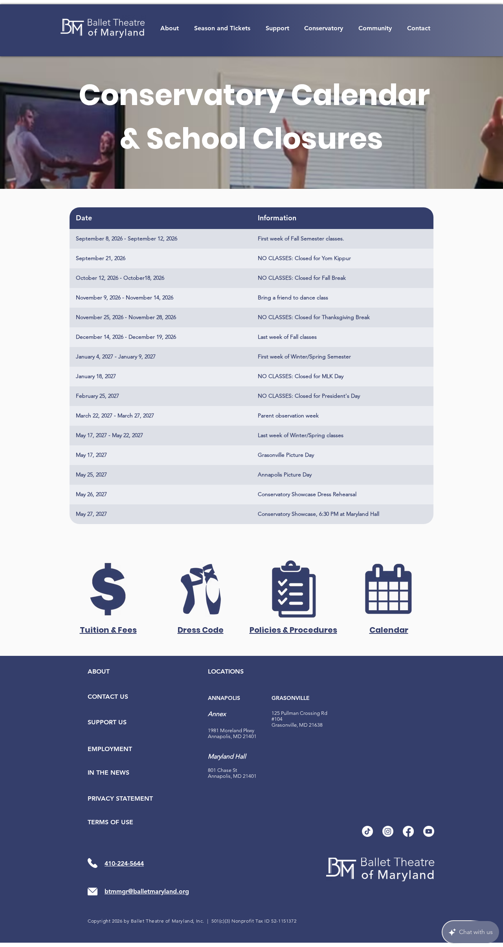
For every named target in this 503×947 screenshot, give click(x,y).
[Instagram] (387, 831)
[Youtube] (428, 831)
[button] (170, 28)
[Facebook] (408, 831)
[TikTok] (367, 831)
